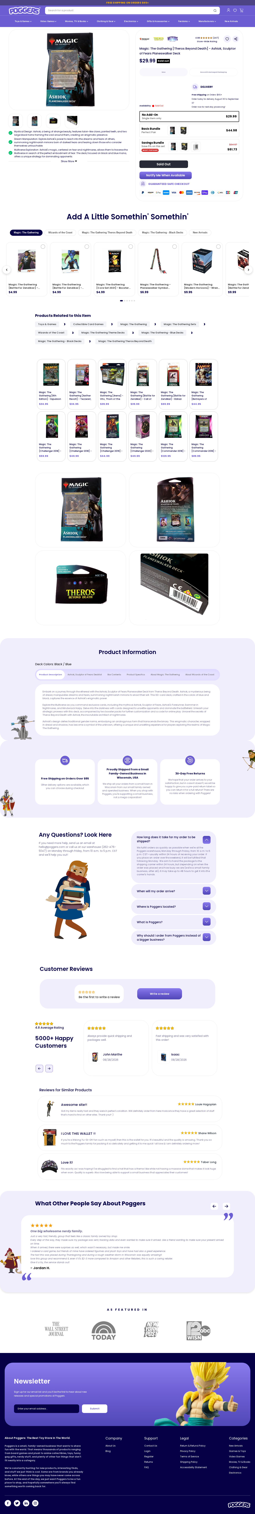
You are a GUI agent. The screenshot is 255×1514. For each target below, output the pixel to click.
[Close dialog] (164, 711)
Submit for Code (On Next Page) (127, 796)
